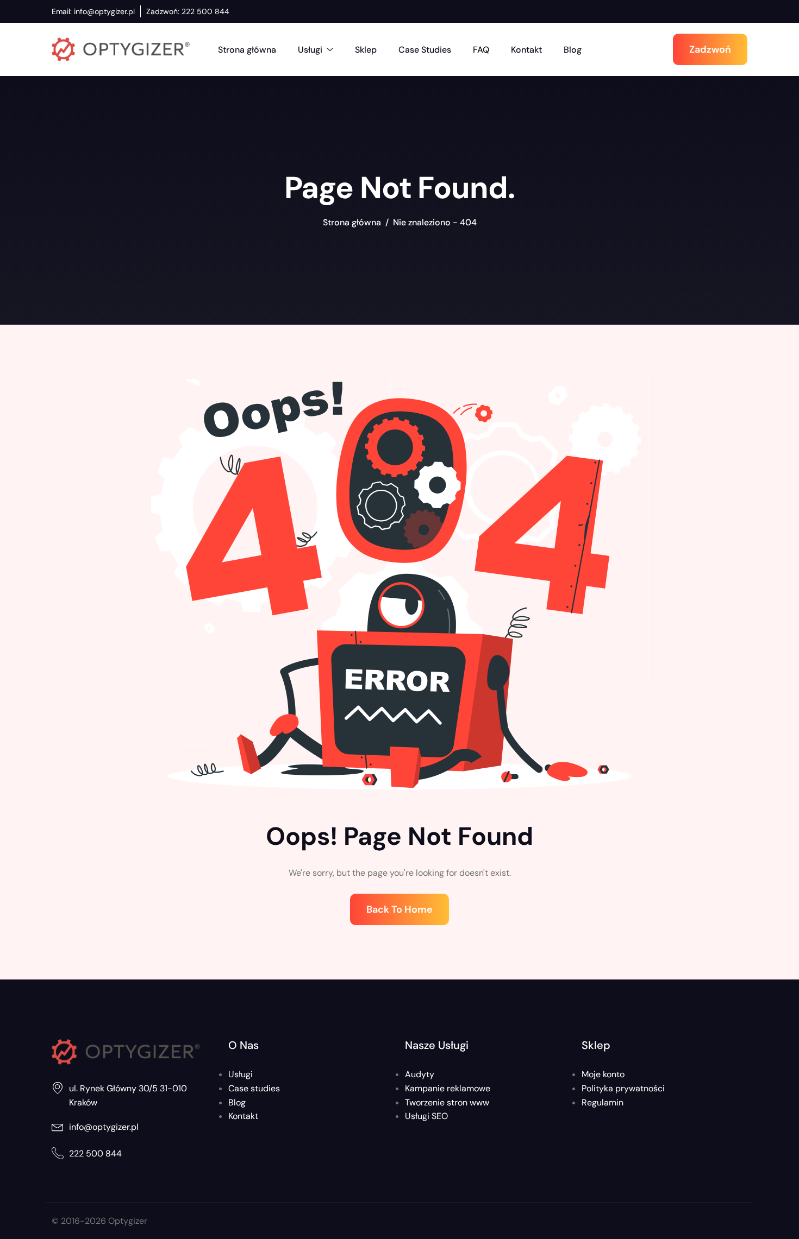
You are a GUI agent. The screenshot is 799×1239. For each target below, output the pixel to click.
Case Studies (424, 49)
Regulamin (602, 1102)
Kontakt (526, 49)
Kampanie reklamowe (447, 1088)
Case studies (254, 1088)
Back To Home (399, 909)
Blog (573, 49)
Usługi (310, 49)
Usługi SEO (426, 1116)
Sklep (366, 49)
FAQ (481, 49)
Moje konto (603, 1074)
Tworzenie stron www (447, 1102)
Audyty (419, 1074)
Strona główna (247, 49)
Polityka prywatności (623, 1088)
